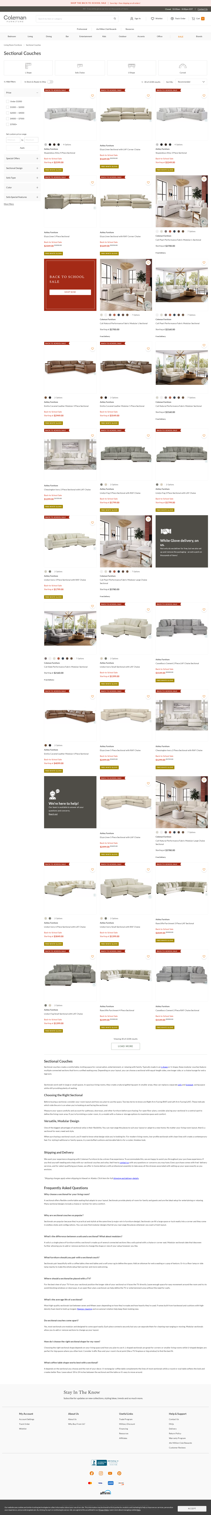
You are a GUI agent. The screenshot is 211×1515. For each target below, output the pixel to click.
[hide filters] (11, 82)
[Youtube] (110, 1475)
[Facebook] (91, 1475)
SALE (180, 36)
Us (72, 1419)
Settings (26, 1419)
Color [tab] (9, 187)
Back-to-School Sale (53, 158)
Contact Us (203, 9)
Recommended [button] (184, 82)
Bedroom (12, 37)
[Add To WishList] (92, 95)
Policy (175, 1433)
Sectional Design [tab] (14, 168)
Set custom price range (16, 134)
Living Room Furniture (13, 45)
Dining (49, 37)
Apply (22, 148)
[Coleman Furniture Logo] (15, 21)
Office (159, 37)
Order (24, 1424)
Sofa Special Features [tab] (16, 197)
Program (125, 1419)
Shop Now (70, 292)
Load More (125, 1046)
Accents (141, 37)
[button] (135, 19)
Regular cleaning (84, 1309)
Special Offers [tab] (13, 158)
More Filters (9, 204)
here (138, 1510)
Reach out (53, 814)
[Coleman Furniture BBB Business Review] (105, 1465)
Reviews (177, 1447)
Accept (192, 1509)
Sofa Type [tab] (11, 177)
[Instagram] (101, 1475)
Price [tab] (8, 92)
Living (30, 37)
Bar (67, 37)
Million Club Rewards (106, 29)
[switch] (50, 82)
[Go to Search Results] (115, 18)
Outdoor (122, 37)
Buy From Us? (76, 1424)
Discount (127, 1424)
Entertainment (85, 37)
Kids (104, 37)
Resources (130, 29)
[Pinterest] (119, 1475)
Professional (82, 29)
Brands (199, 37)
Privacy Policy (104, 1510)
